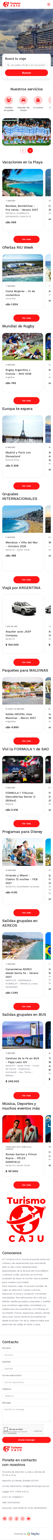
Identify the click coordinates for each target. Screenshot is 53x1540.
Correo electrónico (12, 1375)
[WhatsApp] (22, 1518)
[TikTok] (16, 1518)
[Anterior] (23, 150)
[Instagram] (10, 1518)
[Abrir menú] (49, 4)
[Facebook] (4, 1518)
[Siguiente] (30, 150)
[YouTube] (28, 1518)
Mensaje (6, 1402)
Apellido (6, 1361)
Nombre (6, 1348)
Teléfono (6, 1389)
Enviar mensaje (26, 1440)
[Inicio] (11, 4)
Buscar (26, 72)
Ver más (26, 239)
